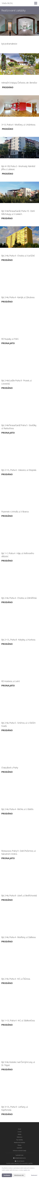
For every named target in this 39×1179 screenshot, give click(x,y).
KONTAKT (19, 1148)
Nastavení (34, 1175)
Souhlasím (7, 1175)
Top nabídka (19, 1140)
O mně (19, 1132)
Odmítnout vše (19, 1175)
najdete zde (26, 1170)
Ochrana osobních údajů (19, 1150)
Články (19, 1145)
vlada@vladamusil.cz (20, 1158)
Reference (19, 1137)
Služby (19, 1134)
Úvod (19, 1129)
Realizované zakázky (19, 1142)
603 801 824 (20, 1155)
